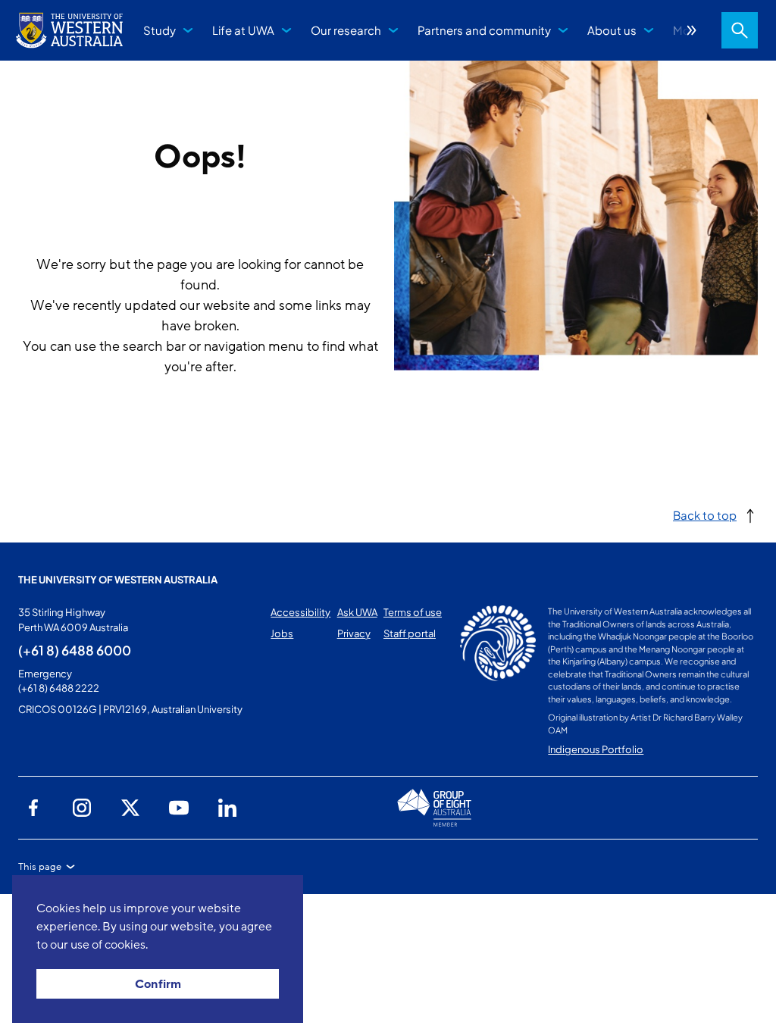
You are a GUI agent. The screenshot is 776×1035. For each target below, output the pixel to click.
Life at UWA (243, 30)
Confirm (158, 984)
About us (612, 30)
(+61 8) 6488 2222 (58, 688)
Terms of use (412, 612)
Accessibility (300, 612)
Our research (346, 30)
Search (739, 30)
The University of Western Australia (117, 580)
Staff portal (409, 633)
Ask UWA (357, 612)
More (692, 30)
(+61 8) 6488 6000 (74, 650)
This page (39, 867)
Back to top (705, 515)
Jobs (282, 633)
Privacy (354, 633)
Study (159, 30)
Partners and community (484, 30)
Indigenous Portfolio (595, 749)
